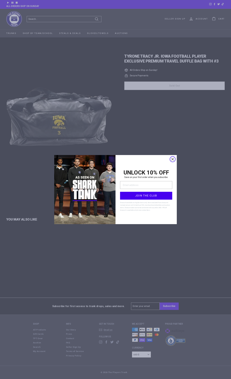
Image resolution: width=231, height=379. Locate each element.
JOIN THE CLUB (146, 195)
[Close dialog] (172, 159)
